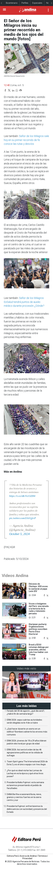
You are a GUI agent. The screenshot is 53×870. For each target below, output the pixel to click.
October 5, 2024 (19, 534)
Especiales (37, 3)
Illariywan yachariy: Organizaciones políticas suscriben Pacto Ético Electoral (38, 629)
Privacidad (27, 858)
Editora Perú (13, 856)
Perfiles (24, 3)
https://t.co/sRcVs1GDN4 (22, 496)
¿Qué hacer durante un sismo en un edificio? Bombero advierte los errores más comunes (27, 732)
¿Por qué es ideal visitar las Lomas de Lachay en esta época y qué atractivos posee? (25, 773)
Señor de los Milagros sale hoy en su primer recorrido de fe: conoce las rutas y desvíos (26, 140)
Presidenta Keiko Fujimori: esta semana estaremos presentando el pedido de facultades (25, 785)
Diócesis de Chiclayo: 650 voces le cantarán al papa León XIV (38, 587)
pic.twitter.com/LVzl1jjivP (22, 518)
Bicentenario (12, 3)
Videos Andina (15, 575)
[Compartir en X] (47, 595)
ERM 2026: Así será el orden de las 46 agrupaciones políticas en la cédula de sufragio (25, 752)
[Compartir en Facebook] (44, 595)
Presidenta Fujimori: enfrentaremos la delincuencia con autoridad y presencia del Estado (27, 809)
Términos (42, 856)
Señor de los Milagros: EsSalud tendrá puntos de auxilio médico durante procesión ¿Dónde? (24, 302)
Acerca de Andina (28, 856)
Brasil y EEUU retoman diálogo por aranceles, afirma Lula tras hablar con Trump (39, 649)
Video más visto (26, 668)
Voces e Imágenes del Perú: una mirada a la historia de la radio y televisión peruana (39, 609)
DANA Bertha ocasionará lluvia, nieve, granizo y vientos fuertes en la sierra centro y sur (24, 797)
